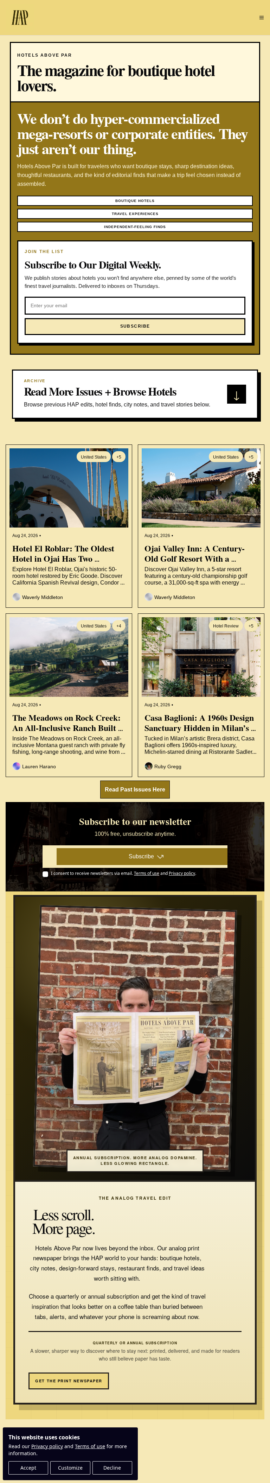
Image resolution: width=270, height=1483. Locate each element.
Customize (70, 1467)
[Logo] (20, 18)
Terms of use (90, 1446)
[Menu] (261, 17)
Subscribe (141, 856)
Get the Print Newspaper (68, 1380)
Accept (28, 1467)
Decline (112, 1467)
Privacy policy (47, 1446)
